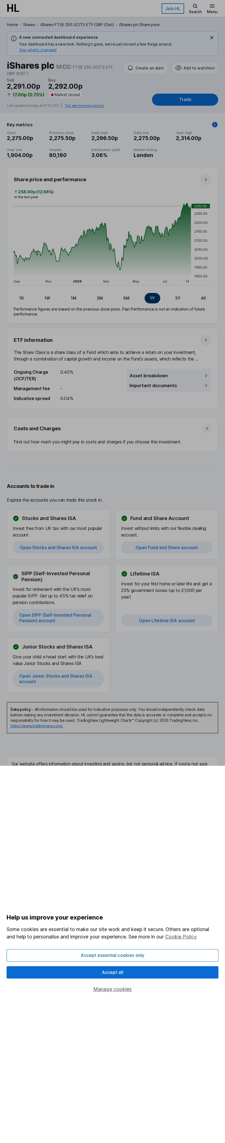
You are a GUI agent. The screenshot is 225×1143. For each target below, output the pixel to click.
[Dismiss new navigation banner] (212, 37)
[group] (112, 298)
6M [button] (126, 298)
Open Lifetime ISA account (167, 620)
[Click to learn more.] (215, 124)
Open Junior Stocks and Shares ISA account (55, 678)
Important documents (153, 385)
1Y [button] (152, 298)
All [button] (203, 298)
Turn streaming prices (84, 106)
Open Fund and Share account (167, 547)
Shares (29, 24)
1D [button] (21, 298)
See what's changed (38, 49)
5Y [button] (178, 298)
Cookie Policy (181, 937)
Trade (185, 99)
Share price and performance (50, 179)
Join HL (173, 8)
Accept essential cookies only (113, 955)
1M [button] (73, 298)
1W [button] (47, 298)
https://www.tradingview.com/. (36, 725)
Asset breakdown (149, 375)
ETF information (33, 340)
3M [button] (100, 298)
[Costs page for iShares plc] (112, 435)
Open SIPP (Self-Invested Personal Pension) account (55, 617)
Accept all (112, 972)
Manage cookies (112, 989)
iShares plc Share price (139, 24)
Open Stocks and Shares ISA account (58, 547)
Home (12, 24)
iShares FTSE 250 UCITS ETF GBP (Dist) (77, 24)
